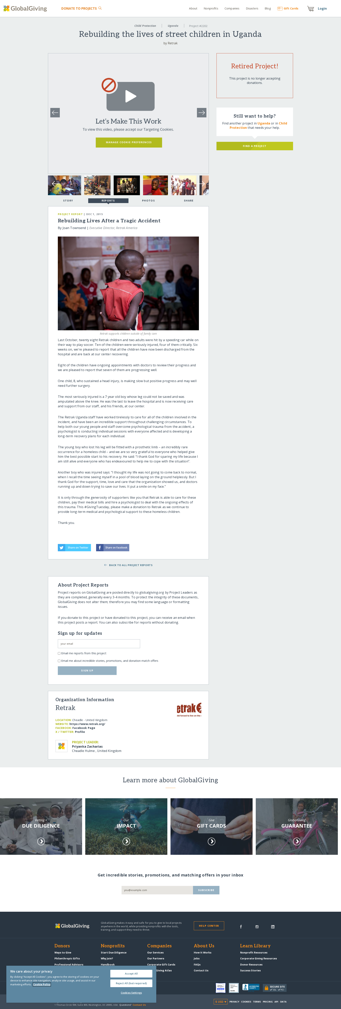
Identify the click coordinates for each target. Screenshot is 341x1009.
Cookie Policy (42, 984)
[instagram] (257, 926)
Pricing (268, 1001)
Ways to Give (62, 952)
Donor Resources (251, 964)
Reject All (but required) (131, 983)
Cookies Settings (131, 992)
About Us (204, 946)
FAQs (197, 964)
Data (283, 1001)
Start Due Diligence (113, 952)
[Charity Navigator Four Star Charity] (222, 988)
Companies (232, 8)
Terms (257, 1001)
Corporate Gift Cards (161, 964)
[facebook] (241, 926)
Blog (268, 8)
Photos (148, 200)
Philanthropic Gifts (67, 958)
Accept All (131, 973)
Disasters (252, 8)
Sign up (87, 670)
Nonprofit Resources (253, 952)
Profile (80, 732)
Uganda (173, 26)
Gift (291, 8)
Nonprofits (211, 8)
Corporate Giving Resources (258, 958)
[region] (81, 984)
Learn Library (255, 946)
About (193, 8)
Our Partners (155, 958)
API (276, 1001)
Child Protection (145, 26)
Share (188, 200)
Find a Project (254, 146)
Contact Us (201, 970)
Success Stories (250, 970)
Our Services (155, 952)
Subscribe (206, 890)
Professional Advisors (68, 964)
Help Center (209, 925)
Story (68, 200)
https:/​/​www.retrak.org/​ (87, 724)
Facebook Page (83, 728)
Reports (108, 200)
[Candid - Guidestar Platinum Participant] (235, 988)
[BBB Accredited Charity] (252, 988)
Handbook (108, 964)
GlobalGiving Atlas (159, 970)
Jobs (197, 958)
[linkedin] (272, 926)
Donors (62, 946)
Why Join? (107, 958)
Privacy (234, 1001)
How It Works (202, 952)
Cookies (246, 1001)
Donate (79, 8)
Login (322, 8)
